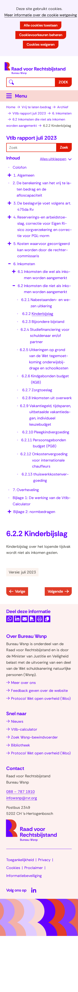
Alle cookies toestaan (41, 25)
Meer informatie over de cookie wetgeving (40, 15)
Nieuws (17, 721)
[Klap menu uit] (8, 173)
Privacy (44, 859)
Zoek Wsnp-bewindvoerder (34, 737)
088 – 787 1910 (20, 791)
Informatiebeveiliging (24, 875)
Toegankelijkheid (20, 859)
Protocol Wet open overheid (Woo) (41, 698)
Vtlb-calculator (24, 729)
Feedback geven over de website (39, 690)
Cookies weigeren (41, 44)
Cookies (13, 867)
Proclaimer (33, 867)
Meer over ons (23, 682)
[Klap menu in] (8, 262)
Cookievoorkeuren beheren (40, 35)
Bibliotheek (20, 745)
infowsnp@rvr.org (21, 797)
